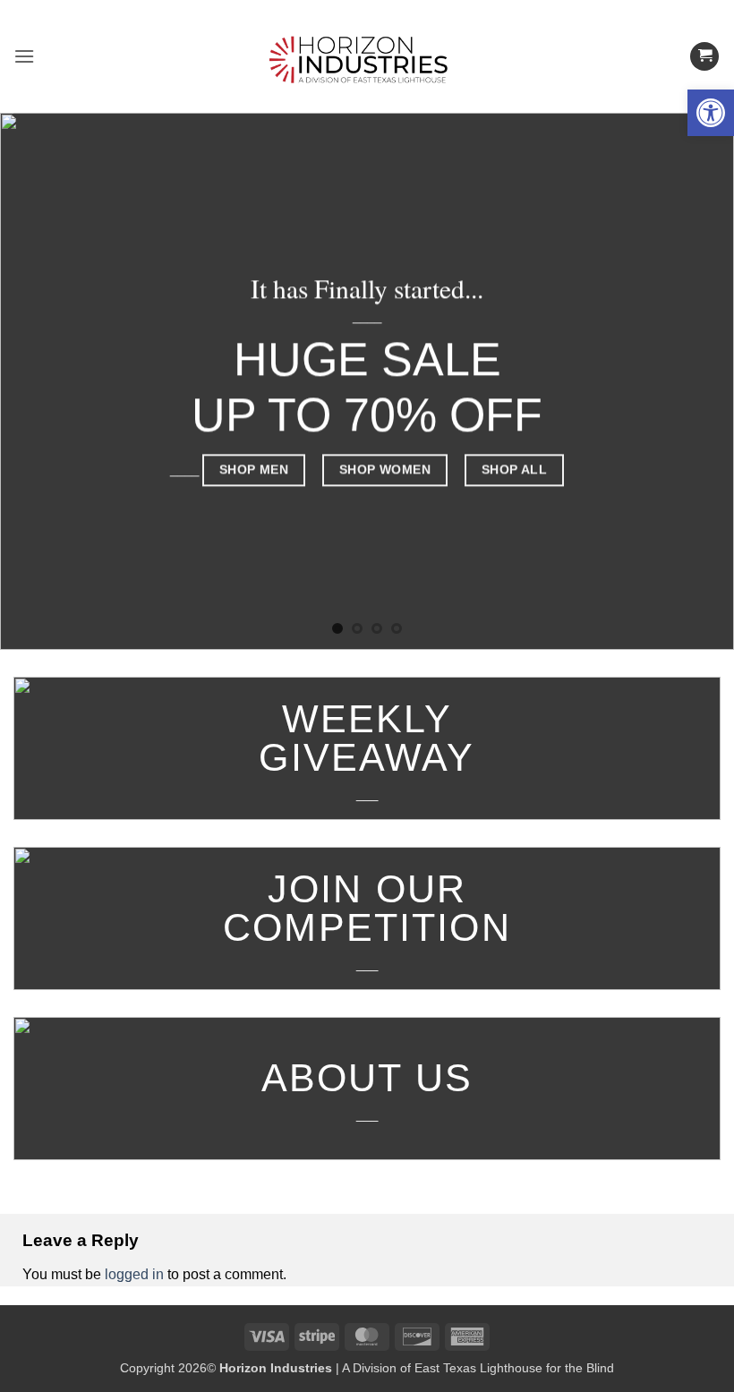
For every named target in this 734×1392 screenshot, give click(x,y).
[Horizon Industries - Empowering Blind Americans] (367, 56)
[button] (710, 113)
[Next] (696, 381)
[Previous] (37, 381)
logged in (134, 1274)
